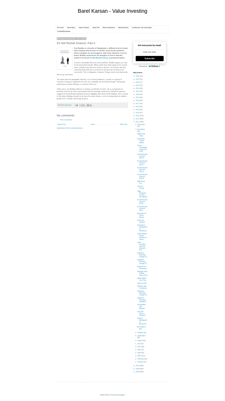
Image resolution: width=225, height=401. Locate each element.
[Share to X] (85, 105)
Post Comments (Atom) (74, 128)
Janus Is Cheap (140, 187)
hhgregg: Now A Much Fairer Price (142, 273)
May (139, 350)
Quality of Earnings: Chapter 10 (142, 293)
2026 (138, 76)
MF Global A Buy (141, 328)
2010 (138, 366)
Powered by (143, 66)
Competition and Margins (141, 306)
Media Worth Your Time (141, 279)
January (141, 362)
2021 (138, 91)
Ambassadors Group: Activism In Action (142, 236)
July (139, 344)
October (140, 332)
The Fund (60, 27)
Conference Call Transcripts (142, 27)
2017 (138, 103)
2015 (138, 110)
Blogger (122, 395)
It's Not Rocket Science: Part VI (142, 156)
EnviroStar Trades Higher (141, 140)
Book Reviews (123, 27)
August (140, 340)
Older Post (123, 124)
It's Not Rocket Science (99, 58)
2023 (138, 85)
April (139, 353)
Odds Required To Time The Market (142, 194)
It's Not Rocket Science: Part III (142, 176)
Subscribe (150, 58)
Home (93, 124)
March (140, 356)
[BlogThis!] (83, 105)
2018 (138, 100)
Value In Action (84, 27)
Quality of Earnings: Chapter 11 (142, 261)
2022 (138, 88)
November (141, 129)
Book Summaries (109, 27)
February (141, 359)
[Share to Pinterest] (90, 105)
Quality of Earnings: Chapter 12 (142, 255)
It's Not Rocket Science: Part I (142, 208)
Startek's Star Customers (142, 287)
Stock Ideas (71, 27)
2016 (138, 106)
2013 (138, 116)
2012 (138, 119)
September (141, 336)
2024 (138, 82)
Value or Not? (142, 283)
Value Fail (95, 27)
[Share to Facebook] (88, 105)
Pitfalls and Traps (141, 135)
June (139, 347)
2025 (138, 79)
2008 (138, 372)
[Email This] (80, 105)
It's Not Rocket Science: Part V (142, 163)
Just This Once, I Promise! (141, 313)
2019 (138, 97)
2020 (138, 94)
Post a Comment (66, 120)
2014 (138, 113)
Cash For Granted (141, 221)
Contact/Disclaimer (63, 31)
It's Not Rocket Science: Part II (142, 201)
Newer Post (61, 124)
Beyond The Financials (141, 267)
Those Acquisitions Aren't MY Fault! (142, 148)
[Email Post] (76, 105)
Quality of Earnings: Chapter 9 (141, 300)
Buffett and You (141, 182)
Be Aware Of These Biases (141, 215)
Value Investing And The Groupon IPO (141, 246)
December (141, 124)
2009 (138, 369)
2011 (138, 122)
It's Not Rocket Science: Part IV (142, 169)
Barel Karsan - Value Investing (112, 11)
